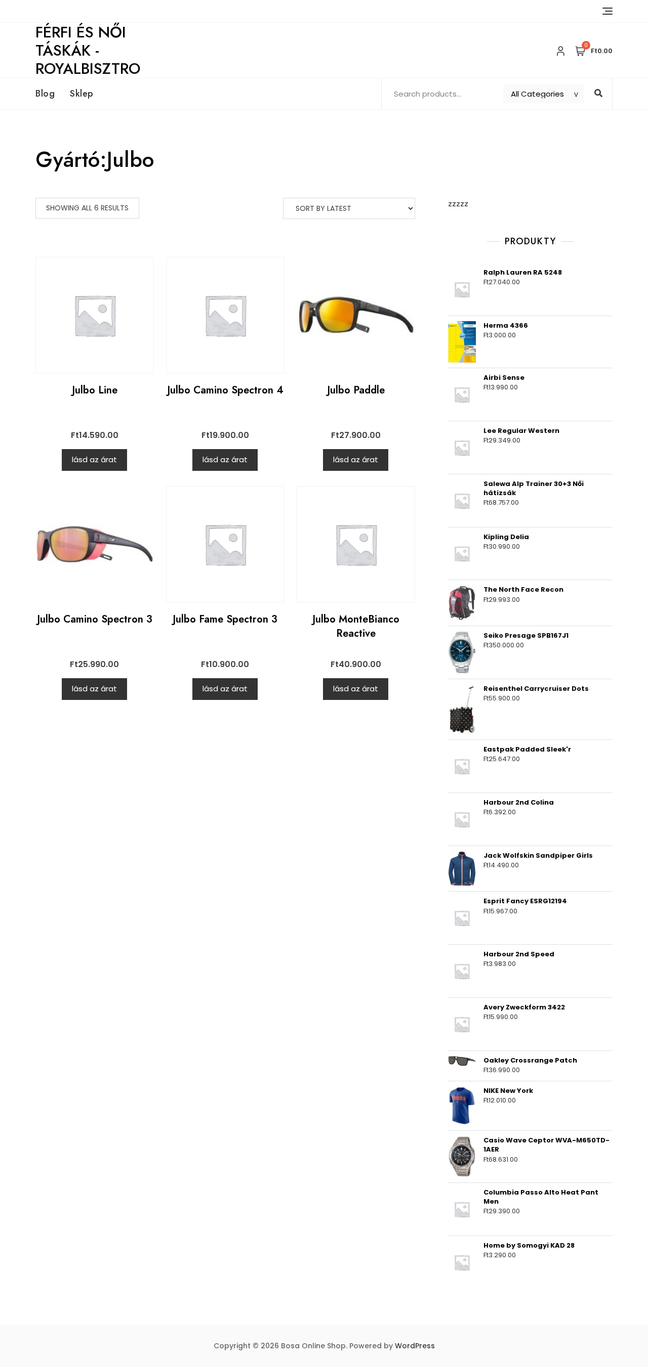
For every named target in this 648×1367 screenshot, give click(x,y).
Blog (45, 93)
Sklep (82, 93)
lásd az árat (94, 459)
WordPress (415, 1346)
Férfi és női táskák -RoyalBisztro (87, 50)
